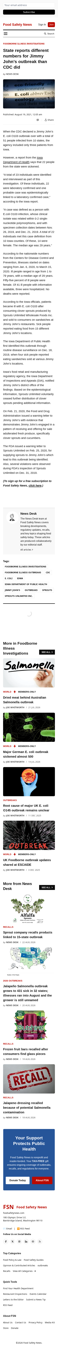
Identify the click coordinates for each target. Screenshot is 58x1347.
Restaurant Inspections (15, 1293)
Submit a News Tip (36, 1299)
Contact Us (20, 1322)
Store (6, 1328)
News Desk (12, 74)
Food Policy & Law (12, 1259)
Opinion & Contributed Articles (19, 1265)
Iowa (20, 578)
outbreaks (31, 590)
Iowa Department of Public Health (26, 584)
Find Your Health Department (18, 1288)
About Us (8, 1322)
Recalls (8, 927)
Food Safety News (32, 1342)
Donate (14, 1328)
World (7, 692)
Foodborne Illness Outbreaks (23, 572)
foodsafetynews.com (13, 1212)
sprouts (47, 590)
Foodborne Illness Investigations (24, 43)
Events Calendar (38, 1293)
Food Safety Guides (34, 1259)
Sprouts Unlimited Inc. (19, 595)
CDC (48, 572)
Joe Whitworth (15, 707)
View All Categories (23, 1271)
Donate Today (17, 1180)
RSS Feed (8, 1305)
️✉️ (7, 1228)
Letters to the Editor (13, 1299)
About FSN (42, 1180)
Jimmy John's (12, 590)
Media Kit (50, 1322)
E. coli (8, 578)
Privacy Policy (35, 1322)
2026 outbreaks (12, 980)
